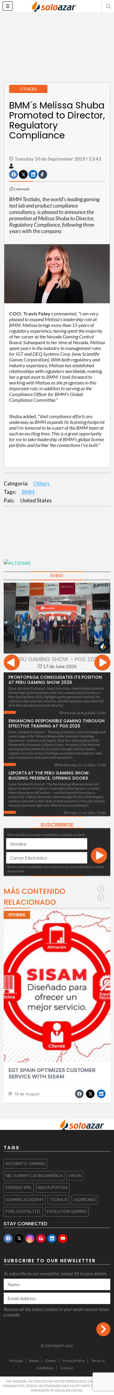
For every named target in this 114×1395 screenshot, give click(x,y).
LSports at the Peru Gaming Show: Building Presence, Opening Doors (49, 775)
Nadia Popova (53, 1187)
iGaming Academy (24, 1199)
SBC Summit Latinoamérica (34, 1175)
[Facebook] (8, 1238)
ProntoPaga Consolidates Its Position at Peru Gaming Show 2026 (55, 679)
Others (41, 483)
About (34, 1360)
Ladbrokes (84, 1199)
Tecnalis (58, 1199)
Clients (51, 1360)
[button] (108, 6)
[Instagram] (30, 1238)
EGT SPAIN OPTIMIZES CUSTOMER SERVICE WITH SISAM (52, 1073)
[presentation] (12, 663)
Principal (16, 1360)
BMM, (29, 492)
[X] (19, 1238)
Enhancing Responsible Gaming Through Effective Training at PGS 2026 (57, 723)
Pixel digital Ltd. (23, 1211)
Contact (66, 1368)
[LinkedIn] (51, 1238)
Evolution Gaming (67, 1211)
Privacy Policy (74, 1360)
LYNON (74, 1175)
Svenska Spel (18, 1187)
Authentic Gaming (25, 1163)
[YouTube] (62, 1238)
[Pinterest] (40, 1238)
